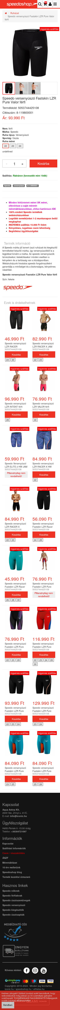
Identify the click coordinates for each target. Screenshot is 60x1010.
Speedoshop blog (12, 872)
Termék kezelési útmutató (16, 876)
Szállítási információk (14, 848)
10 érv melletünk (11, 867)
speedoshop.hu (23, 989)
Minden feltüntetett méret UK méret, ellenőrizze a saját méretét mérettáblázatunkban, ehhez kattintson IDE (32, 205)
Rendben (7, 1005)
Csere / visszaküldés (13, 853)
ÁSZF (5, 857)
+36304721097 (19, 831)
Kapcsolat (7, 843)
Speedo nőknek (11, 890)
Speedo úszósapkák (13, 914)
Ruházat (14, 13)
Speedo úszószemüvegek (16, 900)
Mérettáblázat (10, 862)
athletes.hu (38, 989)
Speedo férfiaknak (12, 895)
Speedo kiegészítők (13, 909)
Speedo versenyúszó (13, 905)
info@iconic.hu (18, 816)
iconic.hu (9, 989)
